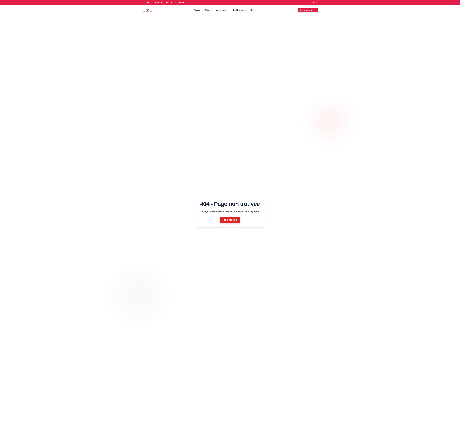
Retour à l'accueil (230, 220)
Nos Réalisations (239, 10)
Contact (253, 10)
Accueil (197, 10)
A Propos (207, 10)
